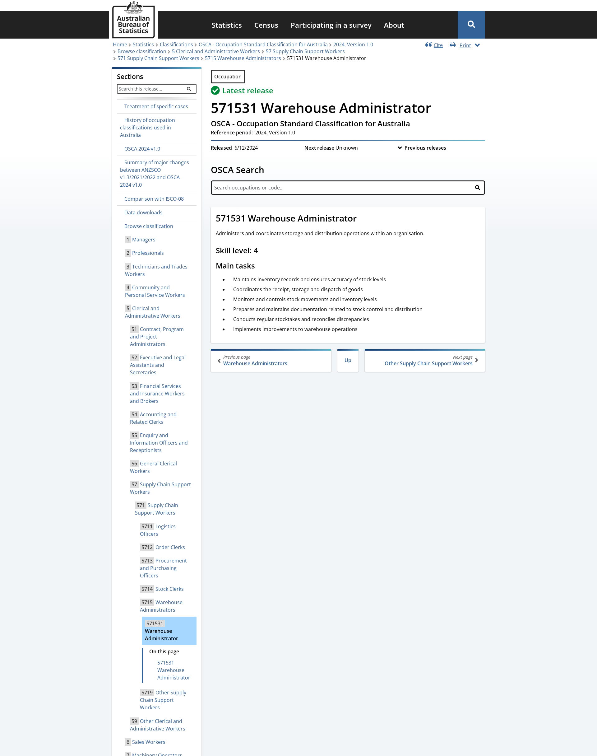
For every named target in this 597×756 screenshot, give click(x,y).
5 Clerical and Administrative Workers (216, 51)
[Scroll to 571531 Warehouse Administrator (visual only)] (363, 219)
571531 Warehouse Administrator (173, 670)
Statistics (227, 25)
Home (120, 44)
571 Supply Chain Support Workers (158, 58)
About (394, 25)
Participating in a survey (331, 25)
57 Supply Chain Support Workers (305, 51)
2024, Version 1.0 (353, 44)
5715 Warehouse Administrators (243, 58)
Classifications (176, 44)
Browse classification (142, 51)
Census (266, 25)
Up (348, 360)
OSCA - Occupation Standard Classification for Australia (263, 44)
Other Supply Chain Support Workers (429, 360)
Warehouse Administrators (255, 360)
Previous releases (425, 147)
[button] (471, 25)
